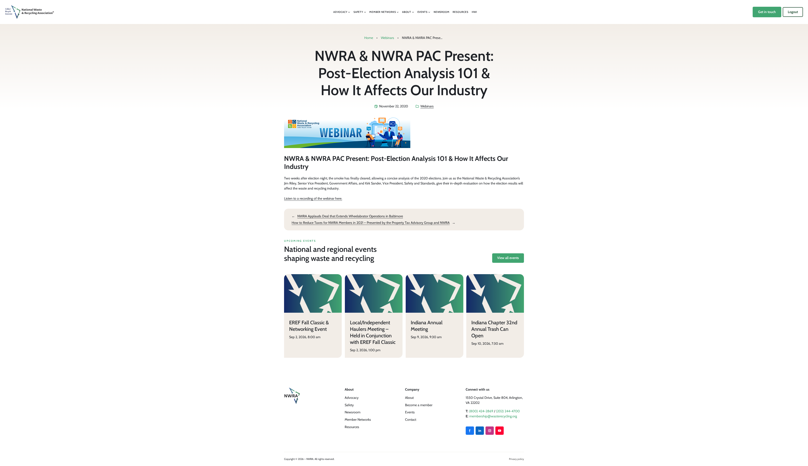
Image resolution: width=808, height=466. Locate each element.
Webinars (387, 38)
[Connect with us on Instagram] (489, 430)
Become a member (418, 405)
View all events (508, 258)
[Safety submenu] (365, 12)
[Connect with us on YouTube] (499, 430)
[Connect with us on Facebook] (470, 430)
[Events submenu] (429, 12)
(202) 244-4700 (508, 411)
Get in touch (767, 12)
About (409, 398)
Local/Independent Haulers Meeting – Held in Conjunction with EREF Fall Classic (373, 332)
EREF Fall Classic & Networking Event (309, 325)
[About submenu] (413, 12)
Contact (410, 420)
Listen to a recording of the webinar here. (313, 198)
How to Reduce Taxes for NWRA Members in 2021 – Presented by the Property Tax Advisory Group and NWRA (371, 223)
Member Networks (358, 420)
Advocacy (352, 398)
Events (410, 412)
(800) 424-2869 (481, 411)
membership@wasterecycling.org (493, 416)
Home (368, 38)
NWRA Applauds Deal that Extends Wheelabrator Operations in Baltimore (350, 216)
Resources (352, 427)
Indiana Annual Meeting (427, 325)
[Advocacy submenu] (349, 12)
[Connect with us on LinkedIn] (480, 430)
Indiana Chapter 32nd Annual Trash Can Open (494, 329)
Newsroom (352, 412)
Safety (349, 405)
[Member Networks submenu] (398, 12)
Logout (793, 12)
